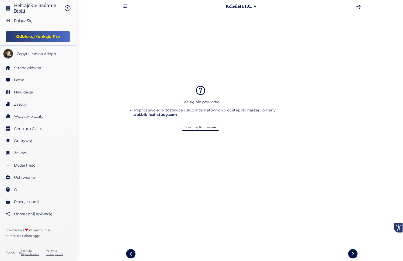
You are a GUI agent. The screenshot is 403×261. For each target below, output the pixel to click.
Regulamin (13, 252)
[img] (70, 8)
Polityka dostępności (54, 252)
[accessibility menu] (398, 227)
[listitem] (38, 80)
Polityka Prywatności (30, 252)
